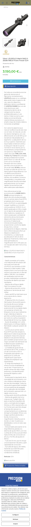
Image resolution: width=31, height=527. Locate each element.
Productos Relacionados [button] (15, 466)
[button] (15, 3)
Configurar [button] (15, 515)
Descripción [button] (11, 86)
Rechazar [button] (15, 519)
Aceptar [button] (15, 524)
